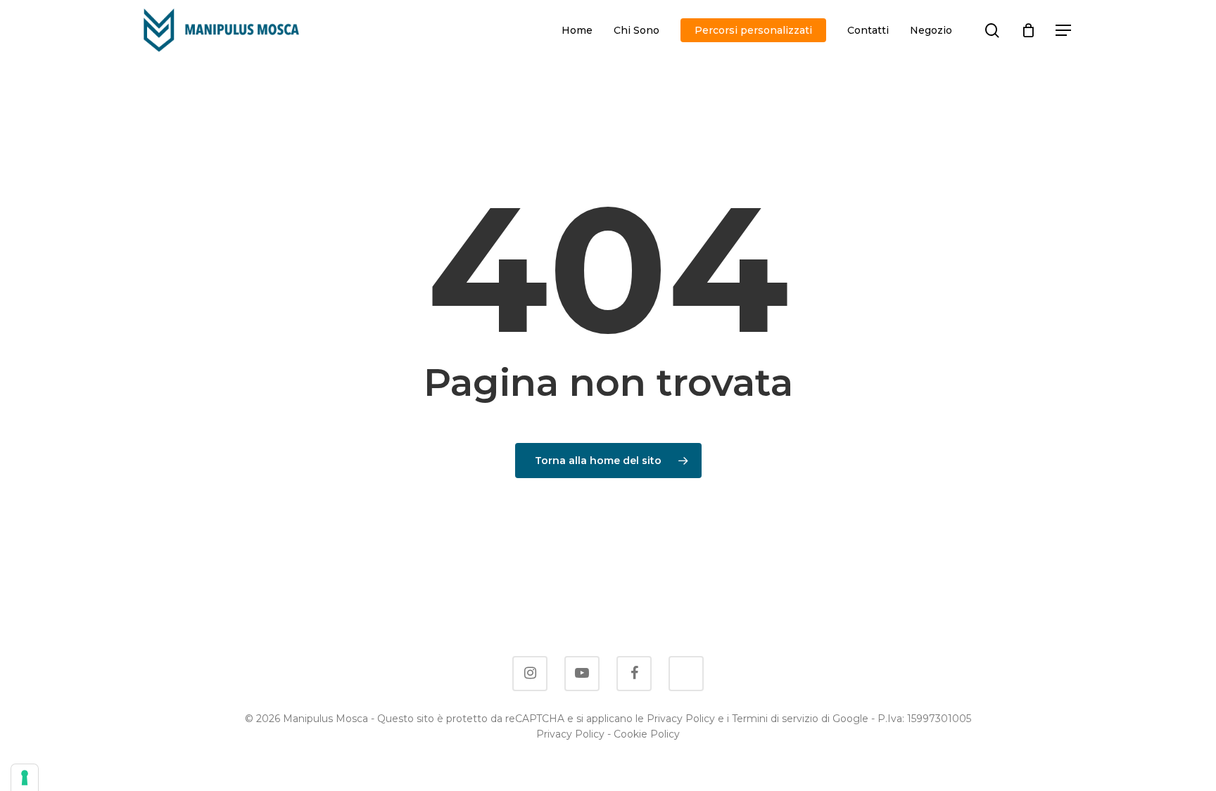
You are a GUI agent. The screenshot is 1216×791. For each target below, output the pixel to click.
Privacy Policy (570, 734)
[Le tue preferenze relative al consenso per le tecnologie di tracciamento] (24, 777)
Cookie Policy (647, 734)
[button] (1064, 30)
